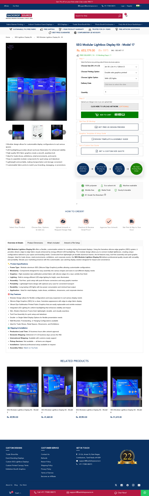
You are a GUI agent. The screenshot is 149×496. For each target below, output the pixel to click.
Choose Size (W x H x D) (90, 66)
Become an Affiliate (48, 476)
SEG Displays (63, 24)
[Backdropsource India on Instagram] (133, 485)
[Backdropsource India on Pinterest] (127, 485)
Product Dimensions (35, 243)
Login (123, 6)
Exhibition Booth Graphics (15, 469)
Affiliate (6, 6)
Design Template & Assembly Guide (111, 139)
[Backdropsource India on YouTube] (139, 485)
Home (8, 37)
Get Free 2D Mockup (87, 121)
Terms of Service (47, 473)
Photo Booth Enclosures (104, 24)
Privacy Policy (46, 469)
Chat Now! (122, 493)
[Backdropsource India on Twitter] (116, 485)
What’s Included (53, 243)
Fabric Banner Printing (15, 24)
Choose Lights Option (89, 77)
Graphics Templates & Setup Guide (92, 134)
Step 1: (82, 59)
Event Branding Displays (15, 458)
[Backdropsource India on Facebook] (121, 485)
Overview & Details (15, 243)
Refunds (44, 458)
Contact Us (45, 454)
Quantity (84, 92)
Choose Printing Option (90, 72)
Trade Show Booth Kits (81, 24)
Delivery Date (86, 83)
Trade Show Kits (12, 454)
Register (129, 6)
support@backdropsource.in (89, 6)
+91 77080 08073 (109, 6)
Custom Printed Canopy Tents (17, 465)
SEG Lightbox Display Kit (23, 37)
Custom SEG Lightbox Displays (17, 462)
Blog (16, 485)
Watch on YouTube (31, 348)
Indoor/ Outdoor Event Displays (40, 24)
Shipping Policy (46, 465)
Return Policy (46, 462)
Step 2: (82, 98)
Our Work (16, 6)
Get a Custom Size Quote (89, 146)
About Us (9, 485)
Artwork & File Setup (72, 243)
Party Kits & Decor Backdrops (130, 24)
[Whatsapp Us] (144, 493)
